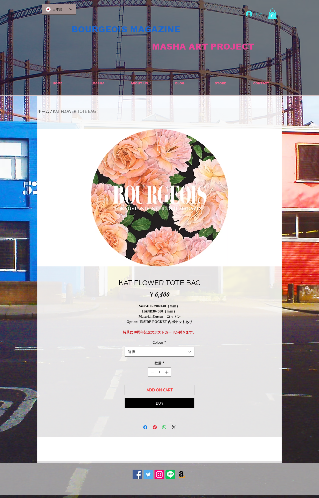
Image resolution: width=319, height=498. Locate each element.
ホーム (43, 111)
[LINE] (170, 474)
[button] (272, 13)
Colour (159, 342)
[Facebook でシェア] (145, 427)
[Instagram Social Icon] (159, 474)
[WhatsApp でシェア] (164, 427)
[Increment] (167, 372)
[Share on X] (174, 427)
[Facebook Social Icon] (137, 474)
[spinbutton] (159, 372)
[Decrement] (152, 372)
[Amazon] (181, 474)
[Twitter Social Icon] (148, 474)
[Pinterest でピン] (155, 427)
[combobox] (159, 352)
